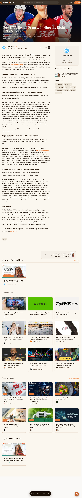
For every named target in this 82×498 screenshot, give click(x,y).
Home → (77, 439)
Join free (77, 2)
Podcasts (73, 90)
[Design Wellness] (4, 47)
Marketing (58, 93)
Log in (70, 2)
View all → (76, 260)
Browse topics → (75, 293)
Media (7, 7)
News (73, 87)
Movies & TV (68, 84)
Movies (67, 87)
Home (3, 7)
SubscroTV (13, 231)
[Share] (49, 493)
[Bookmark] (44, 493)
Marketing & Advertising (62, 90)
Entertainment (59, 87)
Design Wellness (11, 46)
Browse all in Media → (74, 378)
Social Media (59, 84)
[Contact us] (77, 494)
